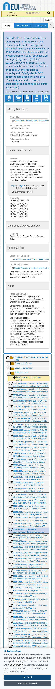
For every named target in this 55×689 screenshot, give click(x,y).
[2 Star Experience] (30, 13)
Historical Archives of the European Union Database (27, 6)
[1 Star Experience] (27, 13)
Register (22, 185)
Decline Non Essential (27, 683)
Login (47, 20)
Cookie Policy (15, 664)
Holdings (7, 25)
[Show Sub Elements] (9, 364)
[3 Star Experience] (33, 13)
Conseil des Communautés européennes (31, 120)
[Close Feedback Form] (48, 12)
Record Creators (24, 25)
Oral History (41, 25)
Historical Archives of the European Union (31, 259)
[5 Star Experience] (38, 13)
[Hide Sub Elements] (7, 358)
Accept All (27, 677)
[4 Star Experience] (36, 13)
